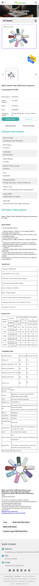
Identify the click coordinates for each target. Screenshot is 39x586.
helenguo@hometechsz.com (14, 565)
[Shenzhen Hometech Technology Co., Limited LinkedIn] (21, 571)
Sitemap (17, 576)
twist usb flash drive (21, 522)
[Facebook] (13, 571)
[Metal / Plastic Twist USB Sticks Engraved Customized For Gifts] (19, 45)
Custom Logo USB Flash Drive (15, 531)
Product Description (29, 126)
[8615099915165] (25, 571)
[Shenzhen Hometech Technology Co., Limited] (20, 2)
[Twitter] (10, 571)
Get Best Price (10, 119)
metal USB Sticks (10, 527)
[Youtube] (17, 571)
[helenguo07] (29, 571)
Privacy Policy (8, 576)
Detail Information (10, 126)
